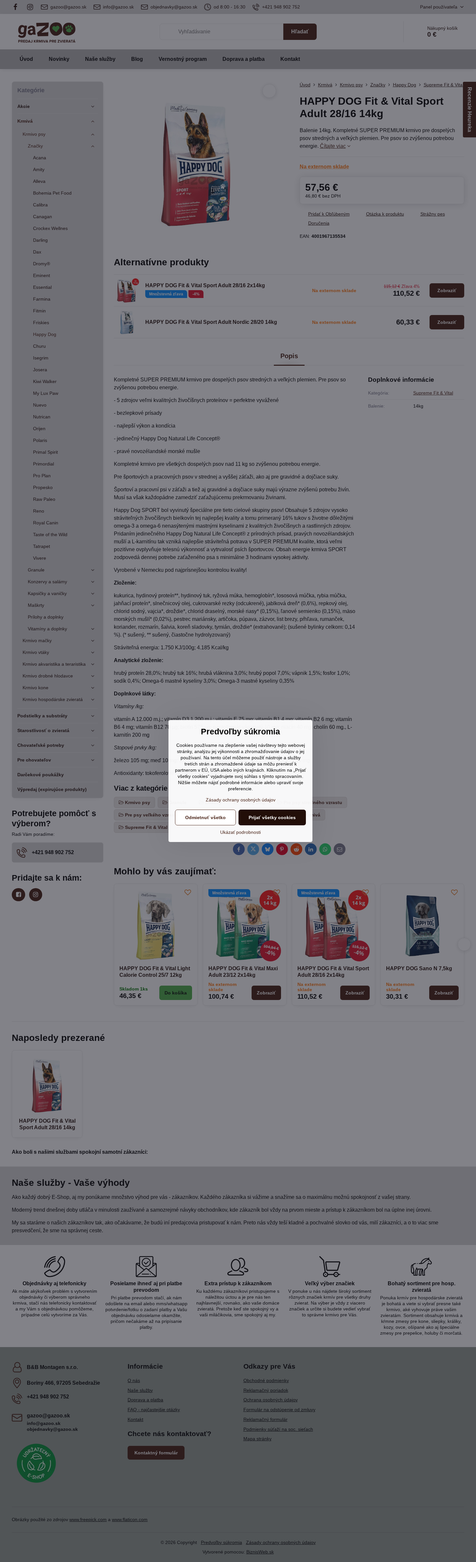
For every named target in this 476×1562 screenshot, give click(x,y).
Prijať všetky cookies (272, 817)
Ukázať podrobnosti (240, 832)
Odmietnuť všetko (205, 817)
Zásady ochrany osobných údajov (240, 799)
